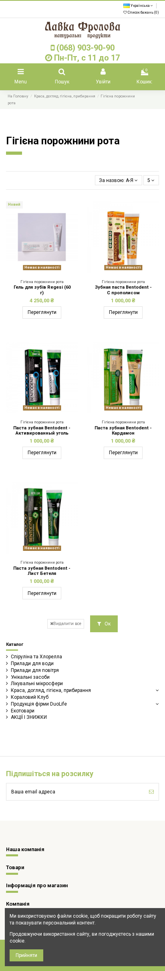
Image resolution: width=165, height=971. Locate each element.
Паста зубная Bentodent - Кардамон (123, 430)
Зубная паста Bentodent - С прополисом (123, 290)
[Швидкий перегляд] (47, 270)
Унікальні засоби (30, 677)
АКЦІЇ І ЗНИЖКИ (29, 717)
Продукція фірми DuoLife (39, 704)
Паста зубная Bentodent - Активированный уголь (41, 430)
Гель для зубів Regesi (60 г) (42, 290)
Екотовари (22, 711)
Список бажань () (143, 12)
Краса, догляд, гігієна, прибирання (51, 690)
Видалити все (67, 623)
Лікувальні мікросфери (37, 683)
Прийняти (26, 955)
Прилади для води (32, 663)
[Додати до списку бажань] (37, 270)
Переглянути (42, 312)
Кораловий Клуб (29, 697)
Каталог (14, 644)
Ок (107, 624)
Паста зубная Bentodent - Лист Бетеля (41, 571)
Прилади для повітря (35, 670)
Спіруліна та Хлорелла (36, 656)
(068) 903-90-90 (85, 48)
